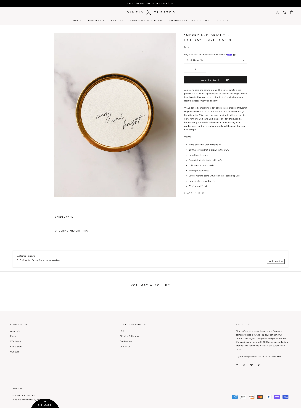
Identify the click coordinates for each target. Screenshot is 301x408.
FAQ (122, 331)
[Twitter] (199, 193)
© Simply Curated (24, 395)
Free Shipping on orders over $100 (150, 3)
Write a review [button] (276, 261)
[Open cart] (291, 12)
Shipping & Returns (129, 336)
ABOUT (77, 20)
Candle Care (64, 217)
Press (13, 336)
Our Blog (14, 351)
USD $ (16, 389)
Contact (222, 20)
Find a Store (16, 346)
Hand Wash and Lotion (146, 20)
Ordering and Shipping (71, 231)
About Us (15, 331)
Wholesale (15, 341)
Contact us (125, 346)
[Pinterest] (203, 193)
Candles (117, 20)
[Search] (284, 12)
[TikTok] (259, 364)
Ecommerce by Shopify (33, 399)
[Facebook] (195, 193)
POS (15, 399)
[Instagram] (244, 364)
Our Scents (96, 20)
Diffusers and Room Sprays (189, 20)
